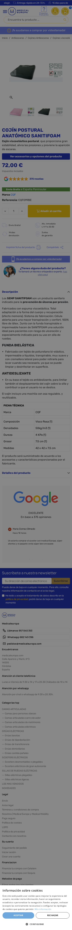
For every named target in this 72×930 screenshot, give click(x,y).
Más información (43, 909)
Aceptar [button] (18, 915)
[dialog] (36, 907)
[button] (36, 924)
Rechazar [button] (52, 915)
